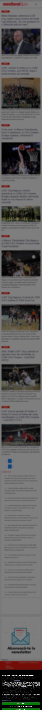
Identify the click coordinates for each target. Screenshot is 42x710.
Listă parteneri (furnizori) (6, 700)
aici (14, 686)
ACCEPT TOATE (21, 703)
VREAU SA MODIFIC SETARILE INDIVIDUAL (21, 706)
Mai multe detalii (17, 680)
